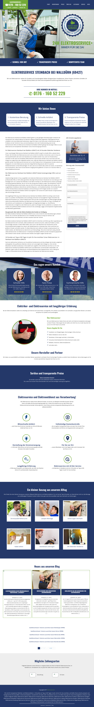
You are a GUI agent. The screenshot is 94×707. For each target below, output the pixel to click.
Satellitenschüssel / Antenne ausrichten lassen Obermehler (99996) (47, 638)
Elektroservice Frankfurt (71, 696)
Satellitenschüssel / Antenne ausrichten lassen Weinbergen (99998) (47, 627)
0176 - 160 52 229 (15, 5)
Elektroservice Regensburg (74, 700)
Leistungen (76, 4)
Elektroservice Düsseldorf (10, 698)
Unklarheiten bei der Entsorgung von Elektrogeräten (75, 591)
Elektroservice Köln (59, 696)
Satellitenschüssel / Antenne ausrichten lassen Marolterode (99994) (47, 641)
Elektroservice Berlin (23, 696)
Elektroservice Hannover (84, 698)
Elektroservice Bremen (47, 698)
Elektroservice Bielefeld (50, 700)
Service (83, 4)
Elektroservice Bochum (24, 700)
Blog (52, 705)
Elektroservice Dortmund (23, 698)
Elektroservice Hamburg (35, 696)
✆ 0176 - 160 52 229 (47, 93)
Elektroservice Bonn (61, 700)
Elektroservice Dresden (71, 698)
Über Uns (69, 4)
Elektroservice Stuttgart (83, 696)
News (88, 4)
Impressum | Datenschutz (46, 705)
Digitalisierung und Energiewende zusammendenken (46, 591)
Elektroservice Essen (36, 698)
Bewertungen (55, 4)
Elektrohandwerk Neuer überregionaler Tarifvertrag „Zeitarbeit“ (17, 591)
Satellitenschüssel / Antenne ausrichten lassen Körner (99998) (47, 631)
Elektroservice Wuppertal (37, 700)
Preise (62, 4)
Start (48, 4)
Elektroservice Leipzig (59, 698)
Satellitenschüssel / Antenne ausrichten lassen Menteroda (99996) (47, 634)
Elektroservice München (47, 696)
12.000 (50, 648)
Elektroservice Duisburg (12, 700)
